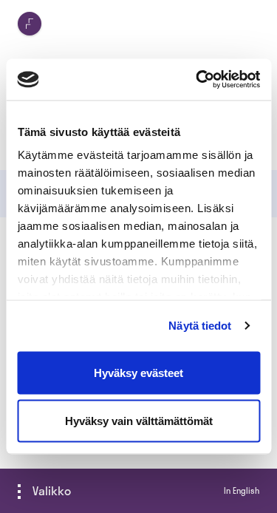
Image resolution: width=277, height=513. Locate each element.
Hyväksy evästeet (138, 372)
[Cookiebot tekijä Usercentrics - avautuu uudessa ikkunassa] (197, 79)
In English (241, 490)
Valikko (52, 490)
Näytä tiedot (199, 325)
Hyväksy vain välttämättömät (139, 421)
